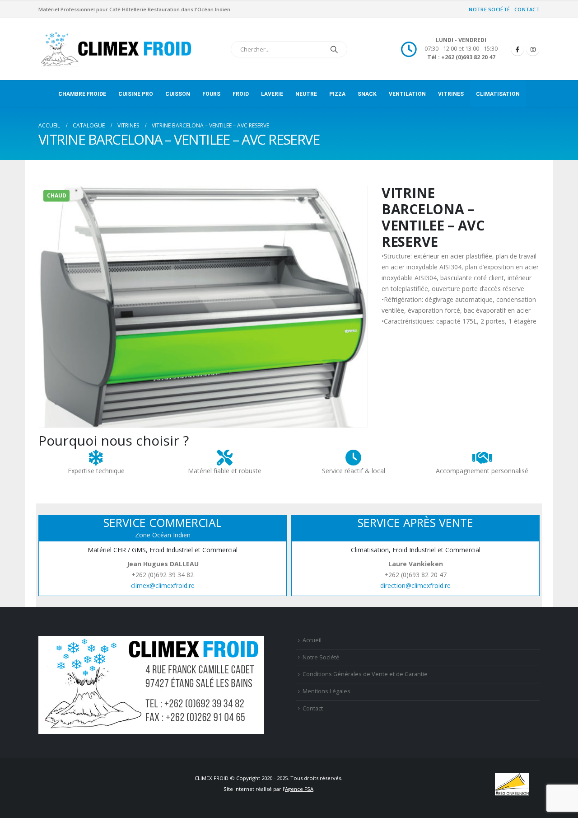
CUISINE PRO (135, 94)
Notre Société (489, 9)
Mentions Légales (326, 691)
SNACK (367, 94)
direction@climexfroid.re (415, 585)
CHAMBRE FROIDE (82, 94)
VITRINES (451, 94)
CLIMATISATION (498, 94)
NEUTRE (306, 94)
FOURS (211, 94)
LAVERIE (272, 94)
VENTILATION (407, 94)
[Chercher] (334, 49)
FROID (241, 94)
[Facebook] (517, 49)
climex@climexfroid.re (163, 585)
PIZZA (337, 94)
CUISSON (177, 94)
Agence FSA (299, 788)
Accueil (312, 640)
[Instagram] (533, 49)
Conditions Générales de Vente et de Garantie (365, 674)
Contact (527, 9)
